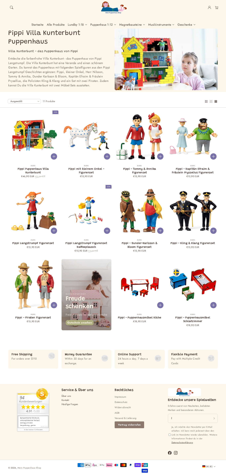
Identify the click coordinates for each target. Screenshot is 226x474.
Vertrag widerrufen (129, 424)
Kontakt (65, 400)
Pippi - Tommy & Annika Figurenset (139, 171)
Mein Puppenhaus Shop (29, 467)
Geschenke (185, 25)
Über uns (66, 396)
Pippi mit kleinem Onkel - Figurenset (86, 171)
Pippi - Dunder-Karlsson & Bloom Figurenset (140, 245)
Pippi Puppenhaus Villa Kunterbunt (33, 171)
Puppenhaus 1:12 (101, 25)
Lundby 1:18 (76, 25)
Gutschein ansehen (79, 322)
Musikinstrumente (159, 25)
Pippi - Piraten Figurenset (33, 317)
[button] (11, 7)
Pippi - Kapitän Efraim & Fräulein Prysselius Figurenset (193, 171)
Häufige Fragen (70, 404)
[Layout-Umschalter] (206, 101)
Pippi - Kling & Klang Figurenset (193, 243)
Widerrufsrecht (123, 407)
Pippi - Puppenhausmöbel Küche (139, 317)
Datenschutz (121, 402)
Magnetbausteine (130, 25)
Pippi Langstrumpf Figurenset (33, 243)
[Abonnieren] (214, 418)
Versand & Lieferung (125, 418)
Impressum (120, 396)
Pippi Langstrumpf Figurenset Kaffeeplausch (86, 245)
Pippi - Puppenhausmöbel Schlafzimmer (192, 319)
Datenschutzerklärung (182, 442)
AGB (117, 412)
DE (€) (209, 466)
